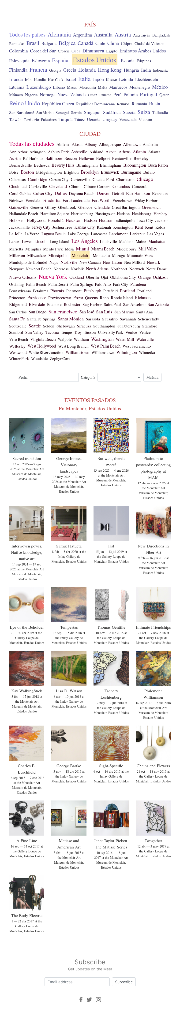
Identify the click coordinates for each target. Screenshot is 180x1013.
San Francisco (63, 311)
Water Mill (125, 339)
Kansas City (84, 227)
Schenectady (148, 319)
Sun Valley (34, 332)
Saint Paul (112, 304)
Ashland (96, 151)
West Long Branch (73, 346)
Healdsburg (141, 213)
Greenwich (151, 207)
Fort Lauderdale (76, 200)
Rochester (72, 304)
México (160, 86)
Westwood (18, 352)
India (146, 70)
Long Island (59, 241)
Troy (78, 332)
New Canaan (90, 262)
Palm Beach (36, 284)
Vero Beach (18, 339)
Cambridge (37, 179)
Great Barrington (126, 207)
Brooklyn (90, 172)
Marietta (16, 249)
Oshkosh (160, 277)
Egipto (111, 51)
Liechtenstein (146, 79)
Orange (144, 277)
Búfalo (149, 172)
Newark (153, 262)
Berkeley (141, 158)
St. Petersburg (128, 326)
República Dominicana (95, 103)
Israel (70, 79)
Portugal (148, 94)
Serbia (76, 112)
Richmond (144, 297)
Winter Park (19, 358)
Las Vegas (155, 233)
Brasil (32, 42)
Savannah (128, 319)
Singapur (92, 112)
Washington (102, 339)
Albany (91, 144)
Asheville (79, 151)
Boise (14, 172)
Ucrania (93, 119)
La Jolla (15, 233)
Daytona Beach (81, 193)
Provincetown (59, 297)
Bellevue (86, 158)
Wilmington (126, 352)
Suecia (129, 112)
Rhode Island (122, 297)
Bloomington (134, 165)
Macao (72, 87)
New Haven (112, 262)
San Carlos (18, 312)
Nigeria (31, 94)
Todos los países (27, 34)
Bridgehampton (49, 172)
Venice (131, 332)
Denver (103, 193)
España (60, 60)
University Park (110, 332)
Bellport (103, 158)
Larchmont (118, 233)
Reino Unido (24, 103)
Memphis (33, 249)
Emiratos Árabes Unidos (143, 51)
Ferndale (33, 200)
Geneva (36, 207)
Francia (38, 69)
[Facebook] (81, 999)
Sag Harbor (92, 304)
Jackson (162, 220)
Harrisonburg (82, 213)
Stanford (16, 332)
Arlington (38, 151)
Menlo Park (53, 249)
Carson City (59, 179)
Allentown (132, 144)
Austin (15, 158)
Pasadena (138, 284)
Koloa (160, 227)
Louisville (108, 241)
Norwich (136, 269)
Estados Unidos (94, 59)
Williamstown (77, 352)
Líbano (59, 87)
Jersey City (41, 227)
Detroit (118, 193)
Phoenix (57, 291)
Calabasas (17, 179)
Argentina (82, 34)
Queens (91, 297)
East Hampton (138, 193)
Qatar (164, 94)
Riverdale (37, 304)
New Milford (134, 262)
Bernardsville (20, 165)
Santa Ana (144, 312)
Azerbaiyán (141, 35)
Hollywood (36, 220)
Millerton (17, 255)
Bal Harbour (33, 158)
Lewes (27, 241)
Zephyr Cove (60, 358)
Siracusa (84, 326)
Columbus (121, 186)
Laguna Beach (53, 233)
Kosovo (111, 79)
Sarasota (93, 319)
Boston (27, 172)
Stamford (150, 326)
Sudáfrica (112, 112)
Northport (119, 269)
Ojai (104, 277)
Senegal (62, 112)
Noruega (47, 94)
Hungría (131, 70)
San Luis (104, 312)
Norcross (61, 269)
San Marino (44, 112)
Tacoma (52, 332)
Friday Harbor (146, 200)
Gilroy (50, 207)
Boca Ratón (158, 165)
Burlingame (131, 172)
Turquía (65, 119)
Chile (100, 43)
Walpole (65, 339)
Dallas (61, 193)
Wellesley (17, 346)
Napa (53, 262)
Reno (104, 297)
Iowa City (145, 220)
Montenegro (139, 87)
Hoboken (17, 220)
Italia (84, 78)
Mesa (69, 249)
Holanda (87, 69)
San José (86, 312)
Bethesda (41, 165)
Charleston (125, 179)
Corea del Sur (43, 51)
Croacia (63, 51)
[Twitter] (89, 999)
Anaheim (150, 144)
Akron (77, 144)
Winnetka (147, 352)
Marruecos (118, 87)
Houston (74, 220)
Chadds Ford (103, 179)
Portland (127, 291)
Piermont (74, 291)
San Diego (37, 312)
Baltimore (53, 158)
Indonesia (160, 70)
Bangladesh (161, 35)
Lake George (78, 233)
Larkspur (137, 233)
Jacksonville (19, 227)
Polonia (131, 94)
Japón (98, 79)
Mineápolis (57, 255)
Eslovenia (41, 60)
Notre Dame (156, 269)
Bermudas (16, 43)
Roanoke (54, 304)
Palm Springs (81, 284)
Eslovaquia (19, 60)
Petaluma (40, 291)
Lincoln (41, 241)
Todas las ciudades (31, 143)
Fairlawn (16, 200)
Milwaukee (36, 255)
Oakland (76, 277)
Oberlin (92, 277)
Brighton (71, 172)
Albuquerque (110, 144)
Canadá (85, 42)
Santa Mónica (71, 319)
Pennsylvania (20, 291)
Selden (48, 326)
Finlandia (18, 69)
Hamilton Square (54, 213)
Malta (102, 87)
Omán (92, 94)
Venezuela (128, 119)
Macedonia (87, 87)
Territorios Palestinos (40, 119)
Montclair (80, 255)
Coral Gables (20, 193)
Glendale (102, 207)
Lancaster (99, 233)
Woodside (39, 358)
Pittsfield (110, 291)
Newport (16, 269)
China (113, 43)
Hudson (90, 220)
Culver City (42, 193)
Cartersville (80, 179)
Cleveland (58, 186)
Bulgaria (48, 43)
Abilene (63, 144)
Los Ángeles (84, 240)
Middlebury (126, 249)
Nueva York (53, 276)
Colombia (18, 51)
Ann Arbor (18, 151)
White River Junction (46, 352)
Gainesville (18, 207)
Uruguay (109, 119)
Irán (28, 79)
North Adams (97, 269)
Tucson (90, 332)
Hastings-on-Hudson (112, 213)
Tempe (66, 332)
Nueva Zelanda (71, 94)
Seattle (35, 326)
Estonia (128, 60)
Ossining (16, 284)
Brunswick (110, 172)
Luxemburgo (38, 87)
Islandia (40, 79)
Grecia (69, 69)
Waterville (145, 339)
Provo (78, 297)
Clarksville (38, 186)
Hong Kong (110, 69)
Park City (120, 284)
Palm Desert (58, 284)
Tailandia (160, 112)
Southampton (104, 326)
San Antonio (158, 304)
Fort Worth (101, 200)
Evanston (160, 193)
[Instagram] (98, 999)
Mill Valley (148, 249)
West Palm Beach (105, 346)
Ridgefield (18, 304)
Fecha (23, 377)
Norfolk (77, 269)
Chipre (126, 43)
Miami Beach (102, 249)
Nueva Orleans (23, 277)
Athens (125, 151)
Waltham (81, 339)
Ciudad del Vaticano (149, 43)
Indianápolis (124, 220)
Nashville (68, 262)
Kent (139, 227)
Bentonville (121, 158)
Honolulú (56, 220)
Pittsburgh (92, 291)
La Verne (32, 233)
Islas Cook (55, 79)
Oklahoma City (123, 277)
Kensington (123, 227)
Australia (103, 34)
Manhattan (157, 241)
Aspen (110, 151)
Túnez (80, 119)
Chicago (145, 179)
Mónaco (16, 94)
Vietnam (145, 119)
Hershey (160, 213)
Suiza (144, 112)
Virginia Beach (43, 339)
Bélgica (67, 43)
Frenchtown (122, 200)
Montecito (101, 255)
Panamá (105, 94)
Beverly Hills (63, 165)
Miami (82, 248)
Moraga (118, 255)
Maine (141, 241)
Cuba (75, 51)
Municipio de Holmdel (28, 262)
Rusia (154, 103)
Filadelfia (51, 200)
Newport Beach (39, 269)
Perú (117, 94)
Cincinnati (18, 186)
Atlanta (139, 151)
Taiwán (15, 119)
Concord (139, 186)
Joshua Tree (62, 227)
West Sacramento (137, 346)
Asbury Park (58, 151)
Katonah (104, 227)
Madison (126, 241)
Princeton (17, 297)
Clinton (75, 186)
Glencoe (85, 207)
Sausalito (110, 319)
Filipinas (144, 60)
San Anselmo (134, 304)
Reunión (123, 103)
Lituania (16, 87)
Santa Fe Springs (41, 319)
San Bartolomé (21, 112)
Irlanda (16, 79)
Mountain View (140, 255)
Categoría (88, 377)
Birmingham (87, 165)
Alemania (59, 34)
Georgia (55, 70)
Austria (123, 34)
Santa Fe (17, 319)
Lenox (14, 241)
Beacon (70, 158)
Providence (36, 297)
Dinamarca (93, 50)
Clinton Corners (97, 186)
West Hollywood (42, 346)
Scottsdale (17, 326)
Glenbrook (67, 207)
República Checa (58, 103)
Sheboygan (65, 326)
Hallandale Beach (23, 213)
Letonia (126, 79)
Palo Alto (103, 284)
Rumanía (139, 103)
